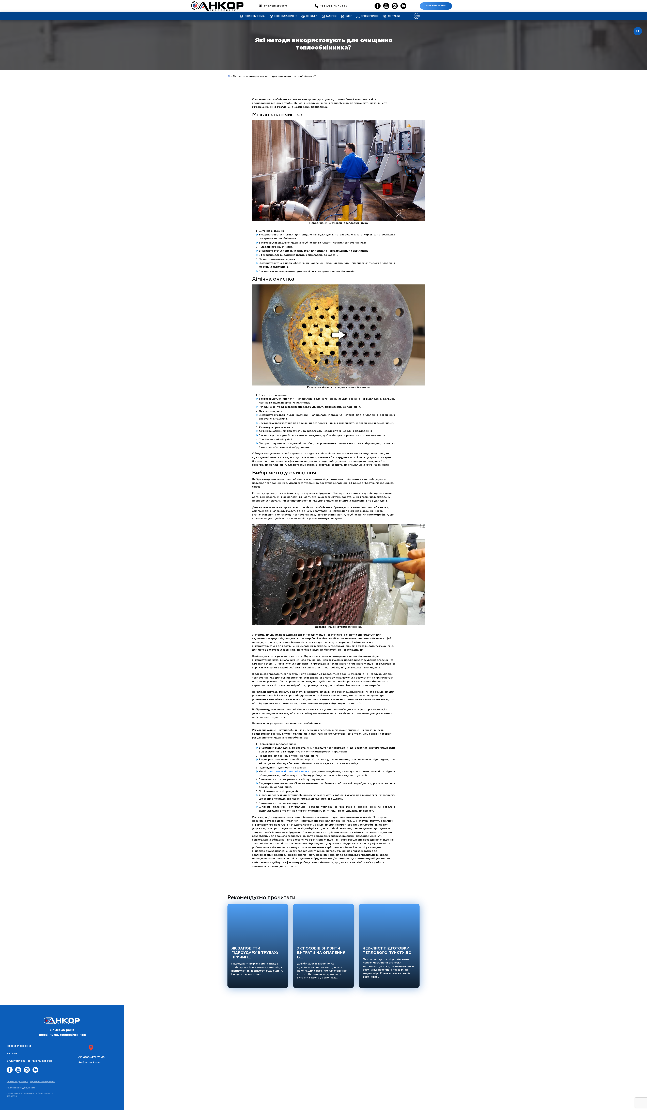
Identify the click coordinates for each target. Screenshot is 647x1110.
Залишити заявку (435, 6)
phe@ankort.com (275, 6)
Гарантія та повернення (42, 1082)
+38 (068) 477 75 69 (333, 6)
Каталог (12, 1053)
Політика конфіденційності (21, 1088)
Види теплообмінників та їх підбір (29, 1061)
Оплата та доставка (17, 1082)
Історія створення (19, 1046)
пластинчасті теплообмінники (289, 771)
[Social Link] (378, 6)
